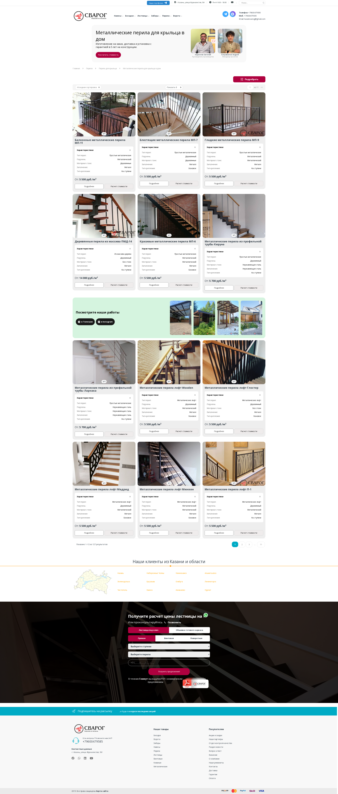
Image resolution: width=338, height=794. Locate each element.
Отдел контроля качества (220, 743)
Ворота (157, 739)
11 (261, 544)
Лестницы (158, 755)
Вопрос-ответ (215, 751)
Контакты (213, 766)
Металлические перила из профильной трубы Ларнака (103, 389)
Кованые (157, 762)
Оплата (212, 778)
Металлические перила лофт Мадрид (102, 489)
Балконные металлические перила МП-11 (100, 141)
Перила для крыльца (108, 68)
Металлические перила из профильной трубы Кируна (233, 243)
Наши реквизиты (216, 762)
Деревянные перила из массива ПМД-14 (103, 241)
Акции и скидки (215, 735)
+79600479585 (254, 12)
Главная (76, 68)
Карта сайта (102, 791)
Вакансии (213, 755)
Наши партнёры (216, 739)
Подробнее (89, 186)
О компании (214, 758)
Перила (89, 68)
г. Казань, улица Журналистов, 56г (191, 2)
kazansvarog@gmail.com (254, 19)
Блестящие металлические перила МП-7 (169, 140)
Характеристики (85, 150)
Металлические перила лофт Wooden (166, 387)
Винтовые (158, 758)
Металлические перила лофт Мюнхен (167, 489)
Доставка (213, 770)
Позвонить (174, 622)
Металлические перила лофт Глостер (231, 387)
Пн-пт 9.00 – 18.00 (219, 2)
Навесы (157, 747)
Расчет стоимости (119, 186)
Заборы (157, 743)
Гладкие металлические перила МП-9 (232, 140)
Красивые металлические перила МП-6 (168, 241)
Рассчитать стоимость (108, 55)
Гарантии (213, 774)
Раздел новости (216, 747)
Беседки (157, 735)
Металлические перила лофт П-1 (228, 489)
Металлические (160, 766)
